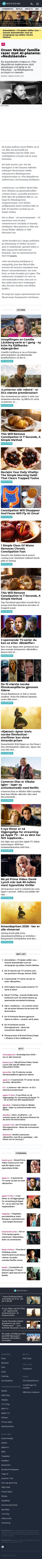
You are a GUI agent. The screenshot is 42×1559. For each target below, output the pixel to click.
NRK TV (4, 1409)
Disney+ (4, 1418)
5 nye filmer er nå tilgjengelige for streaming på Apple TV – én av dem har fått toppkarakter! (21, 1097)
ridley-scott (6, 1518)
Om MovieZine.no (31, 1381)
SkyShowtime (7, 1426)
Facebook (27, 1369)
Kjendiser (5, 1509)
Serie (3, 1372)
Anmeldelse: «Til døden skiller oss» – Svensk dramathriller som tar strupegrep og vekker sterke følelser (22, 33)
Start (3, 1358)
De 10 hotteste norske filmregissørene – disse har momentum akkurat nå (16, 1027)
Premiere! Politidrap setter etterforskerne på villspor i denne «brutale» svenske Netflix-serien (14, 1254)
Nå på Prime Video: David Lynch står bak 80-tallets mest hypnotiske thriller (20, 1064)
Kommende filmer (9, 1505)
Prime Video (6, 1422)
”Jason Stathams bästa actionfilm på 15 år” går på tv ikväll (12, 1299)
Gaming (4, 1376)
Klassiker (5, 1461)
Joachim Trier (7, 1478)
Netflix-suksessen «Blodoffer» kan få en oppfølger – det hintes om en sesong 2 (20, 1137)
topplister (5, 1501)
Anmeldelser (7, 1381)
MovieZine (4, 76)
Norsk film (6, 1465)
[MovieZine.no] (11, 3)
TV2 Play (5, 1514)
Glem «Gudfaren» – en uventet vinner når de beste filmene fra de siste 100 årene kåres (21, 1008)
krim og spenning (9, 1483)
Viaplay (4, 1400)
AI (3, 44)
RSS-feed (27, 1358)
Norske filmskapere (10, 1469)
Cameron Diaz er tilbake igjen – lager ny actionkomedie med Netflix (19, 1107)
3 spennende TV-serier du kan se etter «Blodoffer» (13, 1180)
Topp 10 (4, 1474)
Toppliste (5, 1456)
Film (3, 1367)
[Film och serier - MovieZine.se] (21, 1290)
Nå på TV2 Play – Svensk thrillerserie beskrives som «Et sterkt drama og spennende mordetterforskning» (21, 998)
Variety (13, 256)
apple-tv (29, 9)
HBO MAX (5, 1487)
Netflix (19, 9)
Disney (4, 1496)
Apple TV (5, 1413)
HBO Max (5, 1395)
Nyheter (5, 1363)
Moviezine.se (9, 1536)
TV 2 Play (5, 1404)
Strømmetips (7, 9)
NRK (37, 9)
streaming (5, 1523)
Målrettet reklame (31, 1392)
